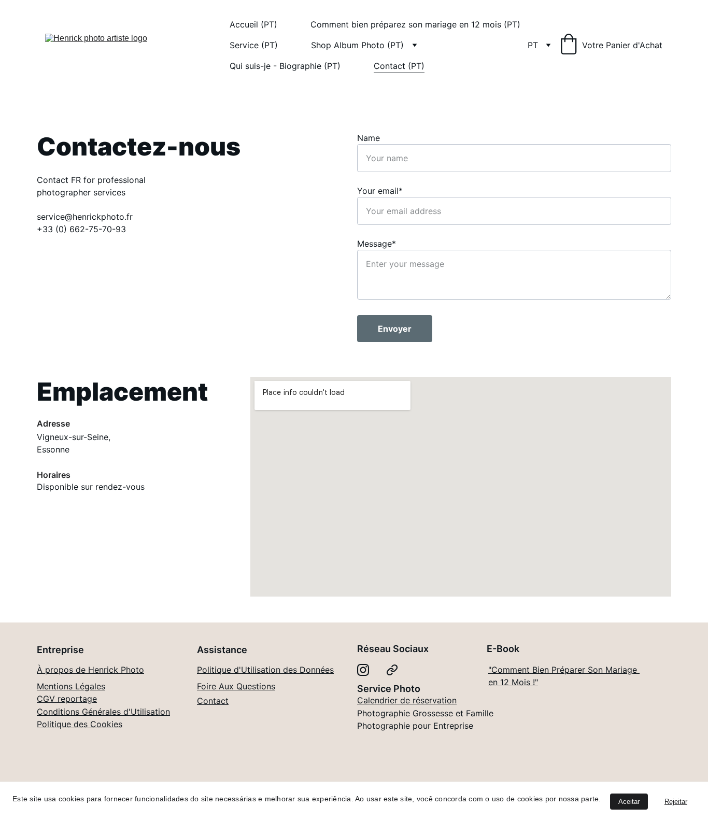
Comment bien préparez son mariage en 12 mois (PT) (415, 24)
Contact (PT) (399, 66)
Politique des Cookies (79, 724)
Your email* (380, 191)
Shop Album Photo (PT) (357, 45)
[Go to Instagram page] (363, 670)
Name (368, 138)
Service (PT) (254, 45)
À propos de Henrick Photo (90, 669)
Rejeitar (675, 801)
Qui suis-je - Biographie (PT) (285, 66)
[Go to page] (392, 670)
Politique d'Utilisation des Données (265, 669)
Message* (376, 243)
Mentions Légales (71, 686)
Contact (213, 701)
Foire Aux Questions (236, 686)
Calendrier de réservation (407, 700)
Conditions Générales (79, 711)
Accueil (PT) (253, 24)
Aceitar (629, 801)
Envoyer (395, 328)
